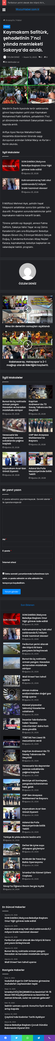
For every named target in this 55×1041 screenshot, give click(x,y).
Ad (4, 539)
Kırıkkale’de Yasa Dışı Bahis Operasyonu (34, 860)
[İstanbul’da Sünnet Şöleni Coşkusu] (11, 876)
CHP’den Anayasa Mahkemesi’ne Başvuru (39, 437)
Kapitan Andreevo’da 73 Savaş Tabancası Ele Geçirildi (40, 406)
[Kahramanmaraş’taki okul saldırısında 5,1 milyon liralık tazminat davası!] (10, 184)
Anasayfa (9, 20)
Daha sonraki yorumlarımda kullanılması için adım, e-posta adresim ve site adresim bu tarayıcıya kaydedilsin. (25, 578)
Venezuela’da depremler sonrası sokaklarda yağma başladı (13, 439)
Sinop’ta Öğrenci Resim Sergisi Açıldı (23, 886)
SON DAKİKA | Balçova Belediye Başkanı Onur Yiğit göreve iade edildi (37, 165)
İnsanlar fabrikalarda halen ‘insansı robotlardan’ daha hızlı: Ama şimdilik (35, 724)
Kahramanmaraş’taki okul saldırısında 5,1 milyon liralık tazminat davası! (36, 184)
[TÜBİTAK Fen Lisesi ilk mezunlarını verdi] (11, 742)
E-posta (7, 551)
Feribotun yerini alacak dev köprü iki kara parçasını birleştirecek (35, 647)
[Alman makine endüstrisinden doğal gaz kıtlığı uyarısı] (11, 694)
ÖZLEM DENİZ (13, 57)
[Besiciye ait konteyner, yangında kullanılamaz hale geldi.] (11, 784)
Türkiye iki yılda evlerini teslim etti (22, 837)
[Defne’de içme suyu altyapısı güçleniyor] (11, 849)
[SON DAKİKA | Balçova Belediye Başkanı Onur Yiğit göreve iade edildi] (10, 165)
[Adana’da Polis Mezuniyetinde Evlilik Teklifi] (41, 458)
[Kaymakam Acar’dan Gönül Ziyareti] (14, 458)
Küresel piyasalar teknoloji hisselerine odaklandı (33, 708)
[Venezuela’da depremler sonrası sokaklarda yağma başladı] (14, 425)
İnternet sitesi (9, 562)
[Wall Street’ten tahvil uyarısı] (11, 681)
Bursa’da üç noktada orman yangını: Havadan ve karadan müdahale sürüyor (14, 406)
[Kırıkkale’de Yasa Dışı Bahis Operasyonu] (11, 863)
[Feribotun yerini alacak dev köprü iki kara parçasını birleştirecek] (11, 648)
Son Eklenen (27, 605)
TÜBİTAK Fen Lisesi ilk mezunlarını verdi (33, 739)
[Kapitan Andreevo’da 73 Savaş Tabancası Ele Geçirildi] (41, 392)
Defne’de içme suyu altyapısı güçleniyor (33, 847)
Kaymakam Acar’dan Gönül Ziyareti (14, 470)
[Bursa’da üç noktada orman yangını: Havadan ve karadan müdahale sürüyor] (14, 392)
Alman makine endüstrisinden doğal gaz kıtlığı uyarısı (36, 693)
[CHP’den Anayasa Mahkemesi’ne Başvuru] (41, 425)
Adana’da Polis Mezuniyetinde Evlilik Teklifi (40, 471)
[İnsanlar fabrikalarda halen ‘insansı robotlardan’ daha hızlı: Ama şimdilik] (11, 724)
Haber (19, 20)
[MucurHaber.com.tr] (27, 9)
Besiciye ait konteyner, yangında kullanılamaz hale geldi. (35, 783)
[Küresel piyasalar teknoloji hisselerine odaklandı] (11, 709)
